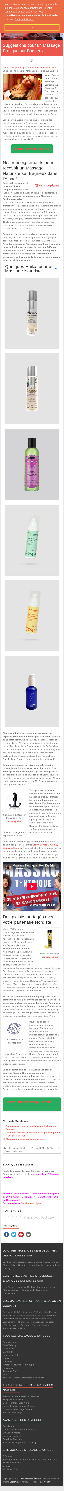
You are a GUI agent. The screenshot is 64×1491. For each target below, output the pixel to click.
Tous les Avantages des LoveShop (20, 1442)
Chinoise (33, 1318)
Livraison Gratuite (11, 1432)
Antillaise (25, 1325)
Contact (6, 1466)
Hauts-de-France (38, 67)
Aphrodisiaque (10, 1342)
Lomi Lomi (8, 1361)
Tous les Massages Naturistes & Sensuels (23, 1377)
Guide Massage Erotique (17, 1148)
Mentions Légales (11, 1469)
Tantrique (7, 1371)
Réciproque (8, 1368)
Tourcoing (21, 1287)
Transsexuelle (9, 1328)
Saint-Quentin (9, 1262)
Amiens (11, 1287)
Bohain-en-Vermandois (47, 1265)
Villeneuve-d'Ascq (11, 1290)
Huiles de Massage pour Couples (19, 1406)
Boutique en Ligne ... (32, 1203)
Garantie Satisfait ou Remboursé (19, 1429)
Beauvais (40, 1290)
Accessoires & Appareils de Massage (21, 1396)
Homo (23, 1328)
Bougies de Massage (13, 1399)
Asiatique (23, 1318)
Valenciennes (9, 1293)
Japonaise (39, 1322)
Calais (52, 1287)
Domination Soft (10, 1355)
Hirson (31, 1265)
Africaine (8, 1325)
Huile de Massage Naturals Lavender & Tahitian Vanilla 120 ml (32, 382)
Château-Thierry (42, 1262)
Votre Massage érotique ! (15, 67)
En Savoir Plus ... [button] (24, 19)
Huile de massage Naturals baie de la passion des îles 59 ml (32, 458)
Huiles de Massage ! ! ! (32, 149)
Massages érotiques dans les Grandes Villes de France (30, 1459)
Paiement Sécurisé (12, 1436)
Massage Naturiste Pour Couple (18, 1364)
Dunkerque (42, 1287)
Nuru (5, 1374)
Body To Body (9, 1345)
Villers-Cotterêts (19, 1265)
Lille (5, 1287)
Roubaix (31, 1287)
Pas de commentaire (13, 1151)
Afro (15, 1325)
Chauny (6, 1265)
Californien (8, 1352)
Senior (35, 1325)
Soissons (22, 1262)
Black (51, 1322)
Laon (30, 1262)
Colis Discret (9, 1426)
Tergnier (55, 1262)
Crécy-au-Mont (40, 844)
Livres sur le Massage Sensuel (18, 1409)
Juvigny (54, 844)
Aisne (52, 67)
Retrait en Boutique (12, 1439)
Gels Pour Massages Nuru (16, 1403)
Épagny (17, 848)
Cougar (45, 1325)
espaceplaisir (14, 821)
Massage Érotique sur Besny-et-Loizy (26, 1139)
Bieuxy (6, 848)
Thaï (15, 1371)
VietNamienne (10, 1322)
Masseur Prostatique (13, 1412)
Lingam (6, 1358)
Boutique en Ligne (12, 1462)
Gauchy (6, 1268)
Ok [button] (32, 27)
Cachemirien (9, 1348)
